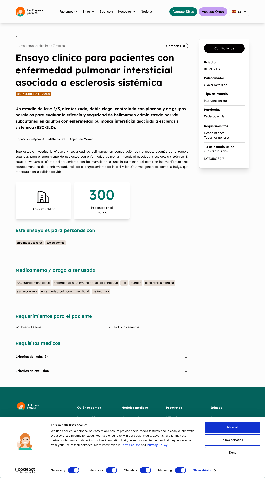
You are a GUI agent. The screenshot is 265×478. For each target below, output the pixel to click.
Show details (202, 470)
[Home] (29, 11)
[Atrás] (19, 35)
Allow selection (232, 439)
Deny (232, 452)
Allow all (232, 427)
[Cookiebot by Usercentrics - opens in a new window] (25, 470)
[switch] (111, 470)
